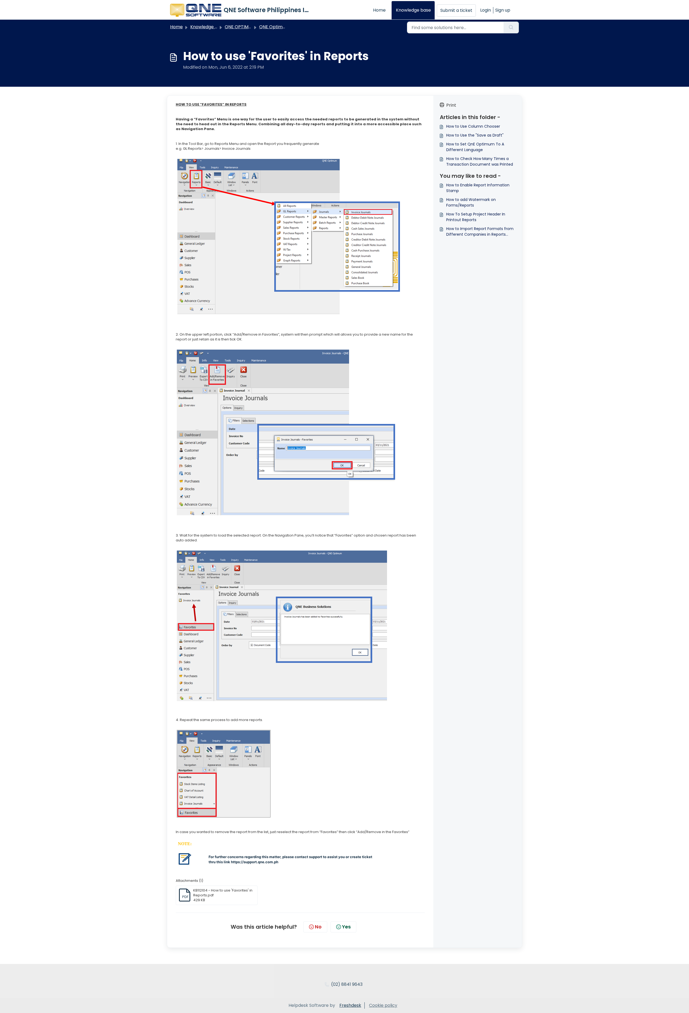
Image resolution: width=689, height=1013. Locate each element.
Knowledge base (413, 10)
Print (451, 105)
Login (485, 10)
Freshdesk (350, 1005)
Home (379, 10)
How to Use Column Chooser (473, 126)
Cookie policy (383, 1005)
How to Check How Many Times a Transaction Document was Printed (479, 161)
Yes (346, 926)
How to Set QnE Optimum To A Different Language (475, 146)
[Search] (511, 27)
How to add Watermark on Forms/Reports (471, 202)
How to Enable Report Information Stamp (477, 187)
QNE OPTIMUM (240, 27)
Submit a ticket (456, 10)
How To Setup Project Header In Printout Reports (475, 216)
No (318, 926)
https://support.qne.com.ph (254, 862)
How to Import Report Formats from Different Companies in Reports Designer (480, 231)
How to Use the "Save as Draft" (475, 135)
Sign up (502, 10)
